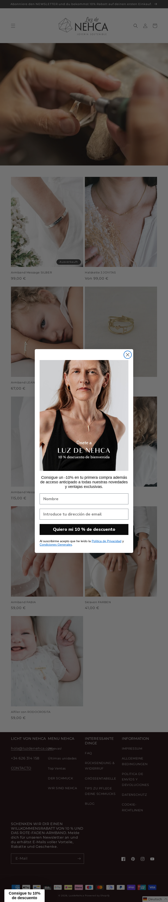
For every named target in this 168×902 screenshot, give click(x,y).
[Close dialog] (127, 355)
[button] (24, 895)
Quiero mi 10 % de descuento (84, 529)
